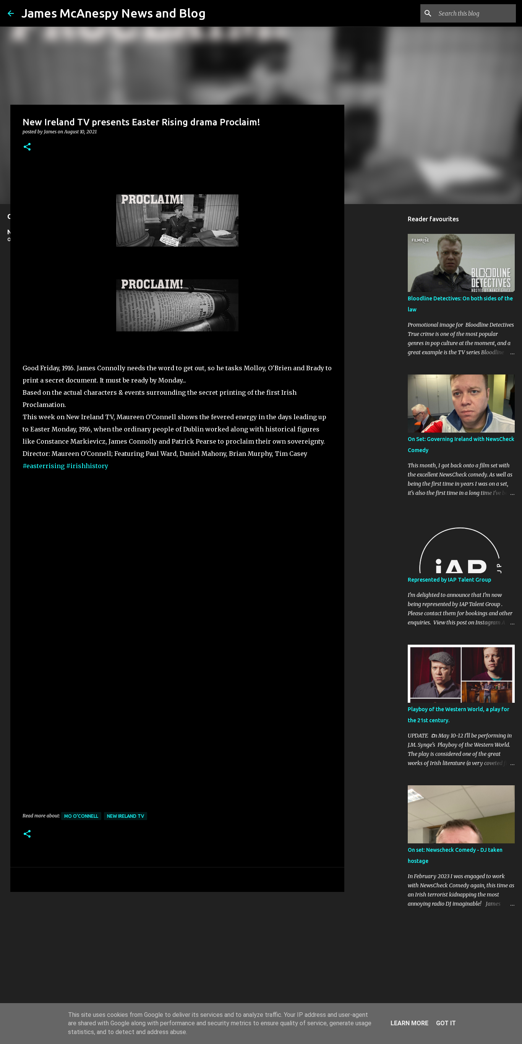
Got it (446, 1023)
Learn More (409, 1023)
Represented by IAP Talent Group (449, 580)
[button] (27, 147)
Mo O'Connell (81, 816)
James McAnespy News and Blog (113, 13)
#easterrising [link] (44, 466)
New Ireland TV (125, 816)
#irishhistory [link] (87, 466)
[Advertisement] (177, 956)
